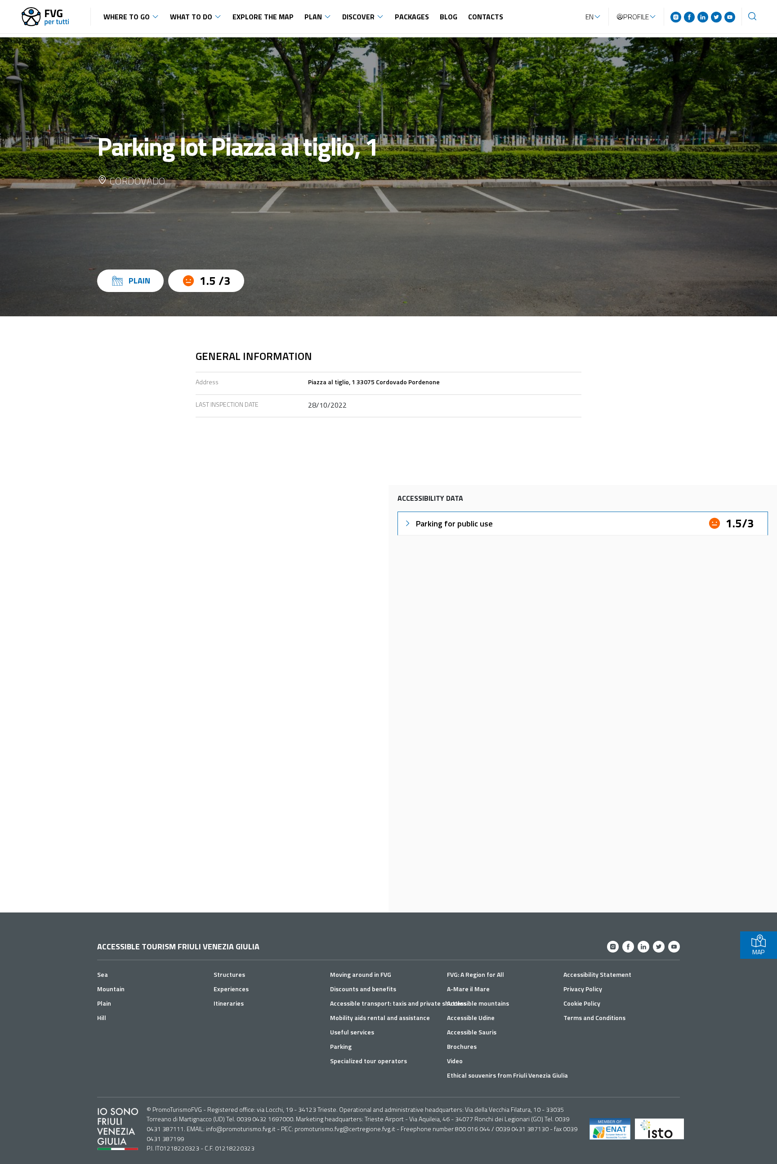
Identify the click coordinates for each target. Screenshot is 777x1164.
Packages (412, 16)
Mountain (111, 988)
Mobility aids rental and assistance (380, 1017)
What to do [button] (191, 16)
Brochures (462, 1046)
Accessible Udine (471, 1017)
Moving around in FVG (360, 974)
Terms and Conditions (594, 1017)
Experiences (231, 988)
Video (455, 1060)
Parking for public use (454, 523)
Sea (102, 974)
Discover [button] (358, 16)
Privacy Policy (582, 988)
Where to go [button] (126, 16)
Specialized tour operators (368, 1060)
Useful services (352, 1032)
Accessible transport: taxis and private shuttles (398, 1003)
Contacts (485, 16)
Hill (101, 1017)
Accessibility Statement (597, 974)
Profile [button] (636, 16)
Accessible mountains (478, 1003)
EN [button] (589, 16)
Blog (448, 16)
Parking (341, 1046)
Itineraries (229, 1003)
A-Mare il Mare (468, 988)
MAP (758, 952)
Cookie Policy (581, 1003)
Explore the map (263, 16)
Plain (104, 1003)
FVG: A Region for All (475, 974)
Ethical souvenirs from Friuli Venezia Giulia (507, 1075)
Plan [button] (313, 16)
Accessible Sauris (471, 1032)
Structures (229, 974)
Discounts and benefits (363, 988)
